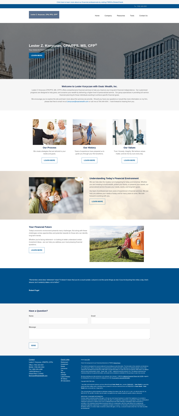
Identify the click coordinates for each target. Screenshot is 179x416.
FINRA (129, 384)
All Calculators (65, 381)
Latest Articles (65, 377)
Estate (63, 366)
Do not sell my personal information (121, 378)
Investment (64, 364)
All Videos (64, 379)
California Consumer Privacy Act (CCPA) (133, 376)
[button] (108, 15)
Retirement (64, 362)
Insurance (64, 368)
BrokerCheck (117, 363)
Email (93, 316)
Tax (62, 370)
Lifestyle (63, 374)
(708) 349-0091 (142, 6)
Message (32, 327)
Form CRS (87, 359)
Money (63, 372)
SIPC (132, 384)
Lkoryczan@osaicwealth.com (77, 101)
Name (31, 316)
